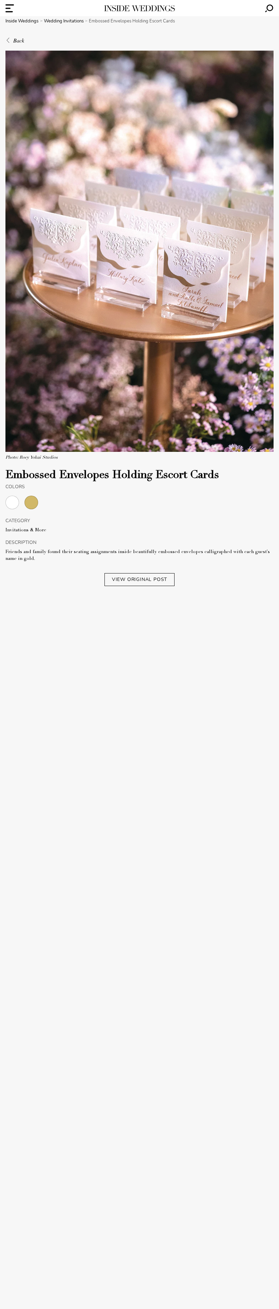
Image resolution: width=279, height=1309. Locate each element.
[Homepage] (139, 8)
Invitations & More (25, 530)
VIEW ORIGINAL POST (139, 579)
